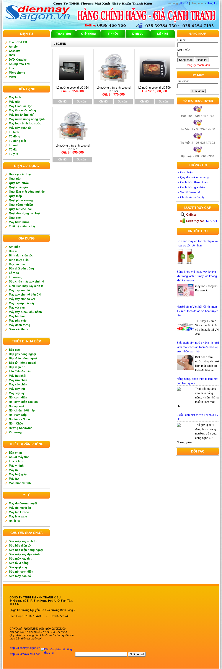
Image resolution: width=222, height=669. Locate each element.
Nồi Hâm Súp (18, 414)
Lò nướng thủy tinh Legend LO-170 (113, 91)
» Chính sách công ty (191, 197)
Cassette (14, 51)
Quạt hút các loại (20, 209)
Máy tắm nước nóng (22, 110)
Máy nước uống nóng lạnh (27, 119)
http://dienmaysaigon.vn (25, 647)
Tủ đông (14, 136)
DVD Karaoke (17, 59)
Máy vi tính (16, 465)
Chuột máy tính (19, 457)
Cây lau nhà (17, 264)
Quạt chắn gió (18, 187)
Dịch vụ (138, 33)
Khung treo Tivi (19, 64)
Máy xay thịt (17, 388)
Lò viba (14, 272)
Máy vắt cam (17, 307)
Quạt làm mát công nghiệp (27, 191)
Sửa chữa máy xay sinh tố (26, 281)
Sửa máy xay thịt (20, 558)
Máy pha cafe (17, 320)
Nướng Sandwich (20, 427)
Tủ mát (13, 145)
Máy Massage (18, 516)
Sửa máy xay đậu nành (24, 554)
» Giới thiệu (185, 172)
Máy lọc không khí (21, 114)
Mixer (12, 77)
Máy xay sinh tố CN (22, 299)
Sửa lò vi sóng (19, 563)
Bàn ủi (13, 251)
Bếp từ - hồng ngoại (22, 362)
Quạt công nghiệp (21, 204)
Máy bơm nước (19, 222)
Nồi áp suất (16, 406)
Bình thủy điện (19, 259)
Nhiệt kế (14, 520)
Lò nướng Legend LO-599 (154, 89)
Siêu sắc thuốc (19, 329)
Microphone (17, 72)
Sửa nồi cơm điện (21, 571)
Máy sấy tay (16, 393)
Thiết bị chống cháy (22, 226)
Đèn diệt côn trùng (21, 268)
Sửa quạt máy (18, 567)
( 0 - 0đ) (177, 3)
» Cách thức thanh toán (192, 182)
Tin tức (113, 33)
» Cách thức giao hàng (192, 187)
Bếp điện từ (16, 367)
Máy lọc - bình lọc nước (25, 123)
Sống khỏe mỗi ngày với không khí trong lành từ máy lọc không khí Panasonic (197, 276)
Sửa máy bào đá (20, 576)
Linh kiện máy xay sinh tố (26, 285)
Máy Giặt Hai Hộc (20, 106)
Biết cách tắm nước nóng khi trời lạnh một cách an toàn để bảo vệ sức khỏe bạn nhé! (198, 347)
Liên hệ (162, 33)
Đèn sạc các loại (20, 174)
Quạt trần (15, 178)
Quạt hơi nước (19, 183)
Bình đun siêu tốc (21, 255)
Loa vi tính (16, 461)
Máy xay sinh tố (19, 290)
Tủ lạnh (14, 132)
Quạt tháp (15, 196)
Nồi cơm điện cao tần (23, 401)
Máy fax (14, 478)
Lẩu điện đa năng (20, 371)
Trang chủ (63, 33)
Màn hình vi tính (20, 483)
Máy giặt (14, 101)
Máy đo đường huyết (23, 503)
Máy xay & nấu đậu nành (25, 312)
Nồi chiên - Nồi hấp (22, 410)
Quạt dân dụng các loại (24, 213)
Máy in (13, 470)
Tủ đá (12, 149)
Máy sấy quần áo (20, 127)
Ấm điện (14, 246)
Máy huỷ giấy (18, 474)
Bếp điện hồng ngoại (23, 358)
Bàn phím (15, 452)
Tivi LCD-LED (18, 42)
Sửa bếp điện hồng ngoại (26, 550)
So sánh (82, 101)
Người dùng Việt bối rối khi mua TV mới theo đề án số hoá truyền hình (197, 311)
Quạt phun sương (21, 200)
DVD (12, 55)
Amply (13, 46)
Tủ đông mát (17, 140)
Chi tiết (62, 101)
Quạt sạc (15, 217)
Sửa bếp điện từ (20, 545)
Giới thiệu (88, 33)
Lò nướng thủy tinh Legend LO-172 (73, 149)
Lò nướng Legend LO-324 (72, 89)
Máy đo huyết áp (20, 507)
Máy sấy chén (18, 384)
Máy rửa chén (18, 380)
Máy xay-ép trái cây (21, 303)
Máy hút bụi (17, 316)
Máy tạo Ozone (19, 512)
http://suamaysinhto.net (25, 654)
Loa (11, 68)
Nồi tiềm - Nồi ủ (19, 419)
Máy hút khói (17, 375)
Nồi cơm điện (18, 397)
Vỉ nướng (15, 432)
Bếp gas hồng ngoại (22, 354)
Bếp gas (14, 349)
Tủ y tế (13, 153)
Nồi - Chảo (16, 423)
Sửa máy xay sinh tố (22, 541)
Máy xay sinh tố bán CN (25, 294)
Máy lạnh (15, 97)
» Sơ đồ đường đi (189, 192)
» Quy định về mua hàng (193, 177)
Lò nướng (15, 277)
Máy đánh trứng (19, 325)
